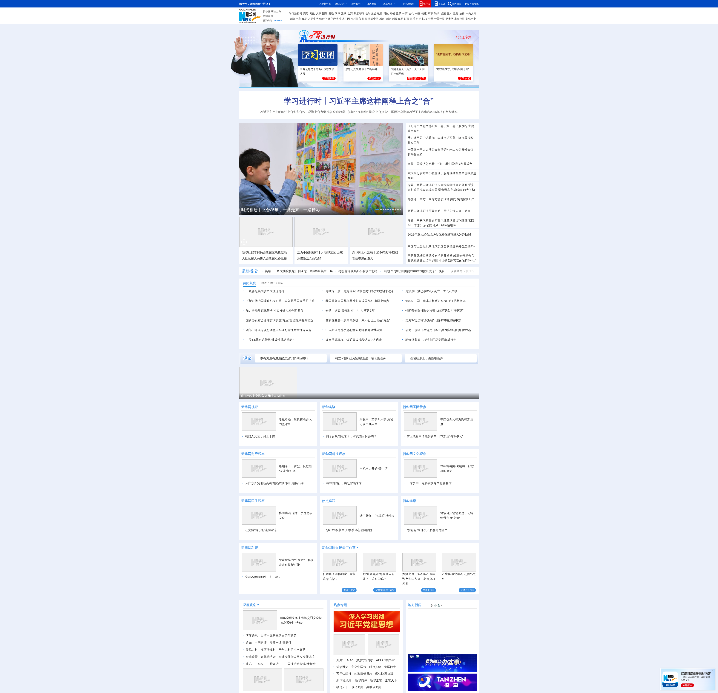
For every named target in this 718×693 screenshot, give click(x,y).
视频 (443, 13)
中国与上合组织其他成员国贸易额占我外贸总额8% (441, 246)
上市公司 (459, 18)
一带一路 (439, 18)
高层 (306, 13)
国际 (324, 13)
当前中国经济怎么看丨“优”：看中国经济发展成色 (440, 163)
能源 (394, 18)
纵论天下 (342, 687)
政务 (455, 13)
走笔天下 (391, 680)
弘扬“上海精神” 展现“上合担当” (368, 111)
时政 (312, 13)
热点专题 (340, 604)
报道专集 (465, 37)
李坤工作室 (349, 590)
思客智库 (359, 13)
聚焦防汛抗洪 (384, 673)
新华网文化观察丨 (364, 252)
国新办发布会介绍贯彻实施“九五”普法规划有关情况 (279, 320)
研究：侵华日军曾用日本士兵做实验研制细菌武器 (438, 329)
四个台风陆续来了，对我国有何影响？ (351, 436)
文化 (411, 13)
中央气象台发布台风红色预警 (436, 220)
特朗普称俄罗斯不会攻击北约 (357, 271)
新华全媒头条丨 (290, 617)
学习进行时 (295, 13)
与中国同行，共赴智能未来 (344, 483)
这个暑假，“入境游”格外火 (377, 515)
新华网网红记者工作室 (339, 547)
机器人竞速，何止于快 (260, 436)
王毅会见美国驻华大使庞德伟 (265, 291)
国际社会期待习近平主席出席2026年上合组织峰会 (424, 111)
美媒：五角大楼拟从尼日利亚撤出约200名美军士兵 (299, 271)
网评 (337, 13)
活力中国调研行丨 (309, 252)
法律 (462, 13)
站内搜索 (456, 3)
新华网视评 (249, 406)
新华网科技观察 (334, 453)
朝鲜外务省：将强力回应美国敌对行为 (430, 339)
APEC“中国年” (385, 660)
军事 (430, 13)
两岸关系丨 (253, 635)
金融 (292, 18)
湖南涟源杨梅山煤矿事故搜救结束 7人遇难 (354, 339)
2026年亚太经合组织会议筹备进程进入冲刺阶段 (439, 234)
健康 (424, 13)
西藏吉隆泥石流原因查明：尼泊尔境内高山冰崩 (439, 210)
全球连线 (371, 13)
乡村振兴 (356, 18)
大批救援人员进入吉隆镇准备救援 (264, 258)
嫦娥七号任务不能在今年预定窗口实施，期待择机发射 (418, 578)
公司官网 (268, 16)
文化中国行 (358, 666)
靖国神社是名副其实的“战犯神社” (454, 260)
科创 (392, 13)
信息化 (323, 18)
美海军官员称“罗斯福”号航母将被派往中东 (433, 320)
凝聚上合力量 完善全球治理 (326, 111)
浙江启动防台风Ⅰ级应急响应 (436, 225)
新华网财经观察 (253, 453)
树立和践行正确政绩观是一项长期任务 (360, 358)
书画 (417, 13)
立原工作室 (428, 590)
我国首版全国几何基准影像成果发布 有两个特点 (357, 300)
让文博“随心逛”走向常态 (261, 529)
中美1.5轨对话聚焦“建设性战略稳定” (270, 339)
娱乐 (412, 18)
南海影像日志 (363, 673)
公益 (430, 18)
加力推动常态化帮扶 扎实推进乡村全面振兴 (274, 310)
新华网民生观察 (253, 500)
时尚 (418, 18)
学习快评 (329, 78)
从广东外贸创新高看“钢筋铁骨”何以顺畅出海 (274, 483)
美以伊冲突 (373, 687)
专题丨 (412, 184)
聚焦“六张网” (364, 660)
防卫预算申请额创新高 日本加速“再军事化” (435, 436)
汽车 (298, 18)
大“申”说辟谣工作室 (385, 590)
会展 (400, 18)
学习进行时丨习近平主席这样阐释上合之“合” (359, 101)
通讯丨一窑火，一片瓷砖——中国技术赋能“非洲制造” (281, 663)
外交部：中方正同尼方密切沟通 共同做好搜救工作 (441, 199)
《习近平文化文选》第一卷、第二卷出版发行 (437, 126)
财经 (331, 13)
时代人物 (375, 666)
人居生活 (313, 18)
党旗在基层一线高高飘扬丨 (343, 320)
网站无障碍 (409, 3)
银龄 (364, 18)
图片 (449, 13)
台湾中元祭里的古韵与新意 (279, 635)
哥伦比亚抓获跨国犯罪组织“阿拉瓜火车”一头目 (414, 271)
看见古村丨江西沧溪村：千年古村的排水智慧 (276, 649)
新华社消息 (343, 680)
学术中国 (344, 18)
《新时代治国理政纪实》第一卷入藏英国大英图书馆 (280, 300)
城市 (382, 18)
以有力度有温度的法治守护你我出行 (284, 358)
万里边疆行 (343, 673)
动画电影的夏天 (362, 258)
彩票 (406, 18)
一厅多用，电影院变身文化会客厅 (429, 483)
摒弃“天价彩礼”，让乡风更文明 (355, 310)
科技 (386, 13)
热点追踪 (328, 500)
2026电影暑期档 (387, 252)
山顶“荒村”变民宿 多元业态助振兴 (263, 395)
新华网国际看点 (414, 406)
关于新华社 (325, 3)
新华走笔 (376, 680)
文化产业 (471, 18)
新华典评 (361, 680)
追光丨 (250, 642)
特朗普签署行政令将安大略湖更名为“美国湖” (434, 310)
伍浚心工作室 (467, 590)
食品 (304, 18)
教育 (379, 13)
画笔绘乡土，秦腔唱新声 (426, 358)
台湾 (350, 13)
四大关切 (469, 189)
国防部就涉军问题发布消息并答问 (430, 255)
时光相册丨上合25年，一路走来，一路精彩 (280, 210)
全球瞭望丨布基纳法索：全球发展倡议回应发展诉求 (280, 656)
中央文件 (471, 13)
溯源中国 (373, 18)
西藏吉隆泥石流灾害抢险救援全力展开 (442, 184)
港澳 (343, 13)
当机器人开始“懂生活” (374, 468)
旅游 (388, 18)
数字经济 (333, 18)
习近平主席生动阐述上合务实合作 (282, 111)
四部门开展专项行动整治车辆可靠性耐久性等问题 (279, 329)
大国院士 (390, 666)
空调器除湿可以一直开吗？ (263, 576)
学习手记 (464, 78)
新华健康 (409, 500)
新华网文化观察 (414, 453)
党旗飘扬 (342, 666)
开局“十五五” (344, 660)
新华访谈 (328, 406)
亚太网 (449, 18)
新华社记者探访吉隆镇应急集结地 (264, 252)
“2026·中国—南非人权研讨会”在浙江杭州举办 (435, 300)
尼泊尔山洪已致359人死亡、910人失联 (431, 291)
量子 (398, 13)
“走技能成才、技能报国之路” (452, 69)
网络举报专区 (472, 3)
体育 (405, 13)
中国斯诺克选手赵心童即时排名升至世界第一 (355, 329)
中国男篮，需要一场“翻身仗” (273, 642)
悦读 (424, 18)
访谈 (436, 13)
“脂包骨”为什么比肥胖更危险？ (427, 529)
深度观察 (249, 604)
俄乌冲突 (357, 687)
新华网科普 (249, 547)
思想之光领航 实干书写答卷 (361, 69)
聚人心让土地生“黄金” (375, 320)
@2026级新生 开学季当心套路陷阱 (349, 529)
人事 (318, 13)
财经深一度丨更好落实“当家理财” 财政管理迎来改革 (360, 291)
